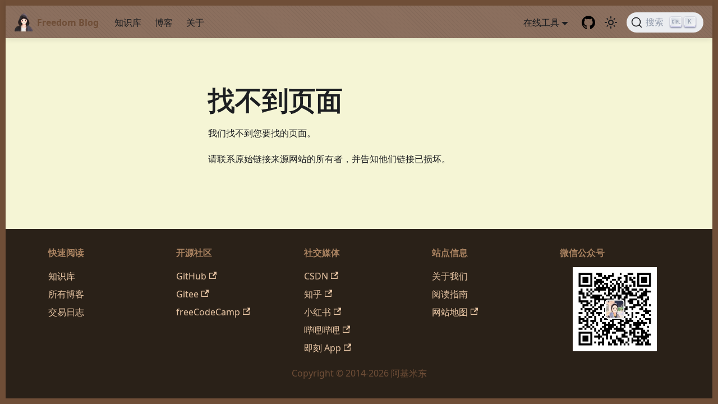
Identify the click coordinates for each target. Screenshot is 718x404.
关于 (195, 22)
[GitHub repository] (588, 22)
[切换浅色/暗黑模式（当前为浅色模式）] (611, 22)
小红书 (317, 312)
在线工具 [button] (541, 22)
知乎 (313, 294)
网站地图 (450, 312)
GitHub (191, 276)
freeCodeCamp (208, 312)
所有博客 (66, 294)
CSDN (316, 276)
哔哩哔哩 (322, 330)
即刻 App (322, 348)
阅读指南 (450, 294)
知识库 (127, 22)
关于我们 (450, 276)
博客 (164, 22)
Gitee (187, 294)
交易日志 (66, 312)
